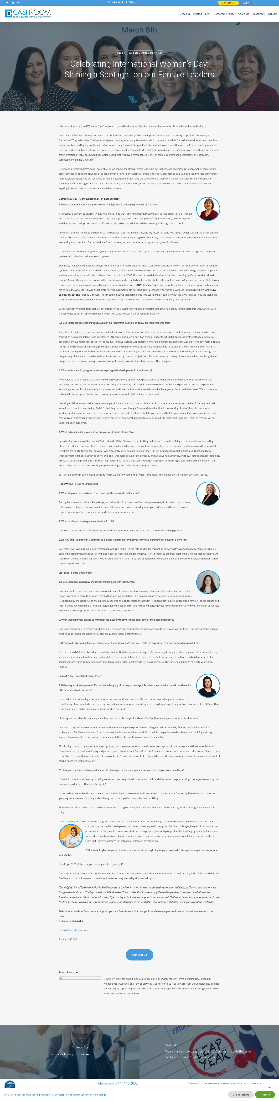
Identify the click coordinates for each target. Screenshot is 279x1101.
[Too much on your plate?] (70, 1052)
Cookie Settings (241, 1094)
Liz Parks (64, 572)
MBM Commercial (145, 284)
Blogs (120, 53)
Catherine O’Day (68, 198)
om (74, 930)
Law (160, 53)
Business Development (141, 53)
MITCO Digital (237, 1083)
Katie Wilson (66, 483)
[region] (139, 1094)
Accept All (265, 1094)
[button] (139, 954)
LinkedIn (78, 920)
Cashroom (109, 978)
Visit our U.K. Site (121, 2)
